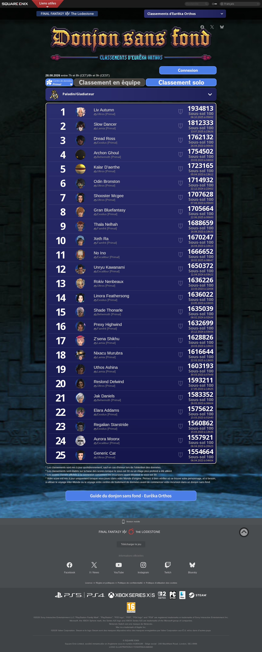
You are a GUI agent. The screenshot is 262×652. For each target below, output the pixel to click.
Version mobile (133, 522)
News (96, 572)
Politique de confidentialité (130, 583)
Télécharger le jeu (131, 544)
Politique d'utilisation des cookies (161, 583)
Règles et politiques (105, 583)
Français (229, 4)
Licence (89, 583)
